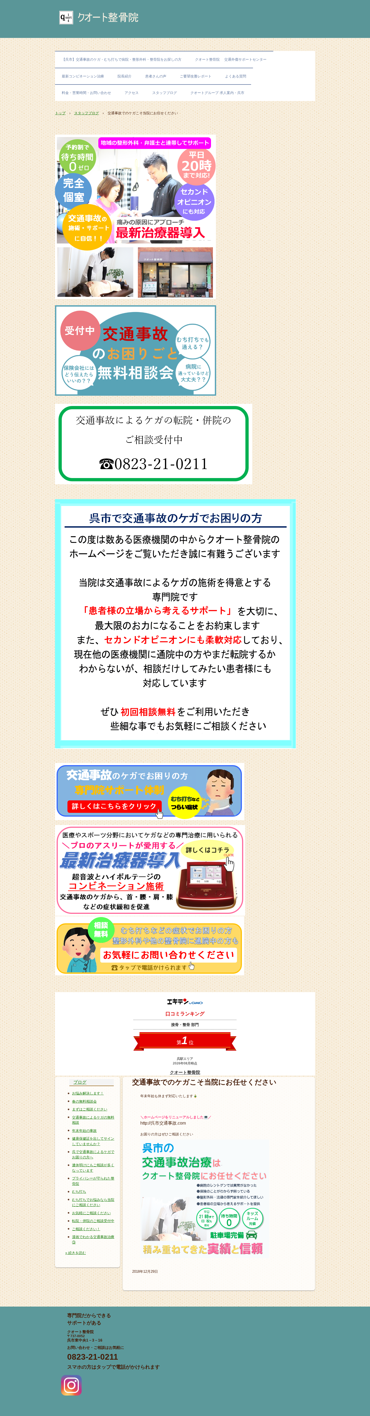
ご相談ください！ (86, 1229)
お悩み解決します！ (88, 1093)
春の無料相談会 (84, 1101)
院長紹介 (125, 76)
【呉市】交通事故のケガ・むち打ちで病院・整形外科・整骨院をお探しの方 (121, 59)
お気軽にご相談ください (91, 1213)
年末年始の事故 (84, 1131)
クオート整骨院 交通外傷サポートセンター (231, 59)
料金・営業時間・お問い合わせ (86, 93)
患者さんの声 (155, 76)
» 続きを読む (75, 1253)
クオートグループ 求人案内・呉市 (217, 93)
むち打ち (79, 1192)
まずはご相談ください (89, 1109)
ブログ (79, 1082)
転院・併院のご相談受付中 (93, 1221)
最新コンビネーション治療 (83, 76)
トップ (60, 113)
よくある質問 (235, 76)
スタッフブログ (164, 93)
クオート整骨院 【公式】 (118, 20)
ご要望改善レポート (196, 76)
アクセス (132, 93)
